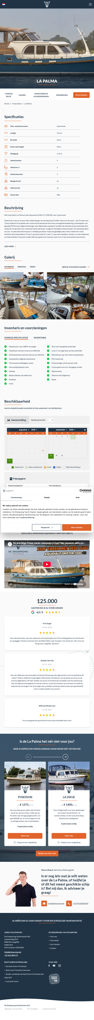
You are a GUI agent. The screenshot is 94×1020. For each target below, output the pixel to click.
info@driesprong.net (56, 903)
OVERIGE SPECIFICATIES (16, 337)
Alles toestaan (76, 527)
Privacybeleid (32, 1009)
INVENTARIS (40, 337)
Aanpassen (45, 527)
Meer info (25, 836)
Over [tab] (78, 497)
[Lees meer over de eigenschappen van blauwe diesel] (54, 979)
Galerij (22, 95)
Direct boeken (81, 95)
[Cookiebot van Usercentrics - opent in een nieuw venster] (81, 491)
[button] (28, 757)
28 (51, 455)
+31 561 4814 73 (11, 955)
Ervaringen (62, 95)
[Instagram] (59, 965)
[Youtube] (54, 965)
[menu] (90, 4)
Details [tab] (47, 497)
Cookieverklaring (49, 1009)
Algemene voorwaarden (13, 1009)
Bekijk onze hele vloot (47, 853)
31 (10, 460)
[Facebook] (49, 966)
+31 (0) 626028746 (80, 903)
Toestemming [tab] (16, 497)
